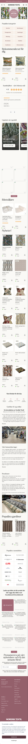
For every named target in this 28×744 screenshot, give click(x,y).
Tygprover (3, 709)
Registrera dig (17, 701)
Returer (2, 712)
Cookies (3, 707)
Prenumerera (22, 667)
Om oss (16, 683)
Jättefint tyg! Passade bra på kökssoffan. (12, 99)
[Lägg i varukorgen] (12, 79)
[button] (11, 112)
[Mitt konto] (23, 5)
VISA (23, 15)
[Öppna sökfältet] (4, 5)
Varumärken (17, 688)
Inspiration (16, 692)
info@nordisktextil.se (8, 686)
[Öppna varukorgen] (26, 5)
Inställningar (14, 740)
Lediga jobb (16, 694)
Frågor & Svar (4, 703)
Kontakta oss (17, 681)
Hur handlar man (4, 701)
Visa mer (4, 423)
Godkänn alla (14, 737)
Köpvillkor (3, 699)
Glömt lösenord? (17, 703)
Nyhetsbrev (16, 690)
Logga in (16, 699)
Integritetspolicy (4, 705)
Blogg (15, 686)
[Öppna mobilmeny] (2, 5)
